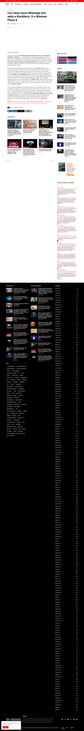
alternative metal (10, 399)
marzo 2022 (66, 410)
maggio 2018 (66, 517)
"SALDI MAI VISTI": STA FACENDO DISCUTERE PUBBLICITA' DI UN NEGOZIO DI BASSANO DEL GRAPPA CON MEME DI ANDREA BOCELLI (70, 98)
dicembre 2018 (66, 501)
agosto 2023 (66, 370)
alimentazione (10, 397)
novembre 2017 (66, 531)
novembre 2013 (66, 644)
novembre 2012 (66, 672)
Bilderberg (16, 382)
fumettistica (9, 431)
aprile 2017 (66, 548)
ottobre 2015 (66, 590)
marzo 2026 (66, 297)
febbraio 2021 (66, 440)
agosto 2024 (66, 342)
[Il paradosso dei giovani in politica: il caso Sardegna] (9, 305)
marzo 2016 (66, 578)
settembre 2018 (66, 508)
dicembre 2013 (66, 641)
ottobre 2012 (66, 674)
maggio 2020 (66, 461)
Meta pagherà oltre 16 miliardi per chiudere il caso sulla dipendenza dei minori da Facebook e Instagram (66, 245)
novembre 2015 (66, 588)
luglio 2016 (66, 569)
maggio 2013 (66, 658)
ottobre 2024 (66, 337)
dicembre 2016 (66, 557)
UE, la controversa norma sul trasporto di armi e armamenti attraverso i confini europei (44, 307)
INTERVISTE (60, 4)
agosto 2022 (66, 398)
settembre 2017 (66, 536)
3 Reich (8, 370)
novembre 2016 (66, 559)
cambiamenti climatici (11, 417)
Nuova (8, 160)
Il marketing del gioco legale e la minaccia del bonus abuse (45, 150)
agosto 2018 (66, 510)
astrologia (19, 411)
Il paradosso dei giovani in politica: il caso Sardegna (21, 304)
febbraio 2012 (66, 693)
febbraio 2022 (66, 412)
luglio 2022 (66, 400)
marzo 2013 (66, 662)
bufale (19, 415)
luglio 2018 (66, 513)
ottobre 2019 (66, 478)
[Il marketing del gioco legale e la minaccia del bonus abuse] (60, 129)
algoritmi (20, 395)
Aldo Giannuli (69, 163)
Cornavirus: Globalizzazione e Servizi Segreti (70, 166)
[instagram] (77, 1)
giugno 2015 (66, 599)
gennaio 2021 (66, 442)
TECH (55, 4)
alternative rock (19, 399)
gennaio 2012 (66, 695)
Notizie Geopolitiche (61, 269)
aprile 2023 (66, 379)
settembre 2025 (66, 311)
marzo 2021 (66, 438)
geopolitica (20, 431)
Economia (25, 4)
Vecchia (51, 160)
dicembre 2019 (66, 473)
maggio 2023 (66, 377)
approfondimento (10, 408)
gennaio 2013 (66, 667)
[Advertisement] (67, 29)
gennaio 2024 (66, 358)
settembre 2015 (66, 592)
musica (50, 4)
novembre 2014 (66, 616)
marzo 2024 (66, 354)
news (14, 10)
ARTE (45, 4)
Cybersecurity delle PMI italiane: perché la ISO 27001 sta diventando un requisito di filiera (70, 121)
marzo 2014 (66, 634)
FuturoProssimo (60, 225)
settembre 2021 (66, 424)
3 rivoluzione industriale (11, 373)
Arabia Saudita (24, 377)
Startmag (59, 242)
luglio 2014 (66, 625)
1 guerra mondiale (10, 366)
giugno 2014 (66, 627)
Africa (22, 373)
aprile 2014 (66, 632)
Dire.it (58, 196)
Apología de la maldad (61, 254)
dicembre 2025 (66, 304)
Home (63, 727)
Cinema (12, 384)
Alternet (58, 205)
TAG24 (58, 260)
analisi (19, 402)
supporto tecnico (43, 57)
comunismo (9, 420)
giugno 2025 (66, 318)
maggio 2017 (66, 545)
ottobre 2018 (66, 506)
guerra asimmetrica (11, 433)
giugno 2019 (66, 487)
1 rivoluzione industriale (21, 366)
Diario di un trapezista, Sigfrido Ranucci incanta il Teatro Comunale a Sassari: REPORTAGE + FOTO (14, 151)
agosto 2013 (66, 651)
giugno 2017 (66, 543)
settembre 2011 (66, 704)
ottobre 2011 (66, 702)
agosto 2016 (66, 566)
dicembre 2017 (66, 529)
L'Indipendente (60, 187)
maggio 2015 (66, 602)
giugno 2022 (66, 403)
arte (17, 408)
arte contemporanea (11, 411)
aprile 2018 (66, 520)
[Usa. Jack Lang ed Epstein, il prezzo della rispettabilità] (60, 115)
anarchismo (9, 404)
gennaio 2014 (66, 639)
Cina (8, 384)
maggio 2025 (66, 321)
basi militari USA (14, 413)
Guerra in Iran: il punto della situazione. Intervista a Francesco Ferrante (29, 131)
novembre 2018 (66, 503)
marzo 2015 (66, 606)
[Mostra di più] (33, 111)
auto (8, 413)
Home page (9, 10)
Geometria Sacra (21, 390)
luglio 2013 (66, 653)
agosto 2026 (66, 288)
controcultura (16, 420)
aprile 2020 (66, 464)
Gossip (8, 393)
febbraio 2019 (66, 496)
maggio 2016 (66, 573)
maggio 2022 (66, 405)
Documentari (21, 388)
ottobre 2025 (66, 309)
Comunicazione (10, 386)
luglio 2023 (66, 372)
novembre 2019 (66, 475)
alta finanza (17, 397)
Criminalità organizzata (11, 388)
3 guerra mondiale (15, 370)
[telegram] (73, 1)
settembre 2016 (66, 564)
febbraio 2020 (66, 468)
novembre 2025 (66, 307)
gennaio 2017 (66, 555)
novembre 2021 (66, 419)
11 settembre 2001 (11, 368)
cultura (8, 424)
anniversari (24, 404)
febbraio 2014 (66, 637)
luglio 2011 (66, 709)
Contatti (63, 728)
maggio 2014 (66, 630)
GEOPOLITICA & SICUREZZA (35, 4)
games (15, 431)
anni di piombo (17, 404)
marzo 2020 (66, 466)
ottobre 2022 (66, 393)
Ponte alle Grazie (70, 172)
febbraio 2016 (66, 581)
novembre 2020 (66, 447)
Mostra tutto (60, 279)
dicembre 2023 (66, 361)
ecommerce (19, 426)
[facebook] (67, 1)
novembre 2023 (66, 363)
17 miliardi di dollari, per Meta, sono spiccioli (66, 198)
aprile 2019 (66, 492)
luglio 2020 (66, 457)
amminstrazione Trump (11, 402)
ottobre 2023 (66, 365)
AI (18, 373)
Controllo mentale (18, 386)
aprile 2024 (66, 351)
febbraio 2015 (66, 609)
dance (13, 424)
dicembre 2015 (66, 585)
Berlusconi (24, 379)
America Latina (10, 377)
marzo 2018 (66, 522)
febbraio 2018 (66, 524)
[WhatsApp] (26, 111)
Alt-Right (21, 375)
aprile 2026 (66, 295)
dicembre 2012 (66, 669)
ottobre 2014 (66, 618)
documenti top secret (11, 426)
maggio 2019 (66, 489)
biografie (8, 415)
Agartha (8, 375)
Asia (8, 379)
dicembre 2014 (66, 613)
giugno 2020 (66, 459)
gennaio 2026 (66, 302)
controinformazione (11, 422)
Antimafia (17, 377)
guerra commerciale (21, 433)
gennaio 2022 (66, 414)
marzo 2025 (66, 325)
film (19, 428)
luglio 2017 (66, 541)
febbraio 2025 (66, 328)
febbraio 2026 (66, 300)
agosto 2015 (66, 595)
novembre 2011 (66, 700)
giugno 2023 (66, 375)
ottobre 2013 (66, 646)
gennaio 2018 (66, 527)
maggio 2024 (66, 349)
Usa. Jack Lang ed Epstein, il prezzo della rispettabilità (70, 114)
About (67, 727)
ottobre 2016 (66, 562)
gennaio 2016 (66, 583)
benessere (21, 413)
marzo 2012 (66, 690)
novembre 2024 (66, 335)
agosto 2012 (66, 679)
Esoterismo (9, 390)
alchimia (15, 395)
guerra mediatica (10, 435)
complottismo (20, 417)
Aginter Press (15, 375)
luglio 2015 (66, 597)
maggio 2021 (66, 433)
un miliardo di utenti (42, 87)
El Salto (58, 252)
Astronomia (13, 379)
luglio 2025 (66, 316)
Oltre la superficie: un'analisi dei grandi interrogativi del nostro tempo (70, 144)
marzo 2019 (66, 494)
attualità (25, 411)
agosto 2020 (66, 454)
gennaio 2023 (66, 386)
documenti (18, 424)
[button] (73, 4)
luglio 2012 (66, 681)
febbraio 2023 (66, 384)
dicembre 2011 (66, 698)
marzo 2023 (66, 382)
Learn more (9, 724)
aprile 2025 (66, 323)
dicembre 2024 (66, 332)
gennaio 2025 (66, 330)
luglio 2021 (66, 428)
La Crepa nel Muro (61, 215)
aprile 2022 (66, 407)
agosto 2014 (66, 623)
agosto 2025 (66, 314)
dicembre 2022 (66, 389)
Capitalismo (22, 382)
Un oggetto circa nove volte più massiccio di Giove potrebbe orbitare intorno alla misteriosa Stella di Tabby (66, 217)
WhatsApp (21, 107)
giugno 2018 (66, 515)
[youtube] (71, 1)
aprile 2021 (66, 435)
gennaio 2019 (66, 499)
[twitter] (69, 1)
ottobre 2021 (66, 421)
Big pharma (9, 382)
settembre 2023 (66, 368)
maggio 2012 (66, 686)
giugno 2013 (66, 655)
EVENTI (66, 4)
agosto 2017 (66, 538)
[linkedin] (75, 1)
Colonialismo (18, 384)
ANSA (58, 234)
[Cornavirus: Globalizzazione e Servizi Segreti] (62, 163)
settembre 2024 (66, 340)
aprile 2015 (66, 604)
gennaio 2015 (66, 611)
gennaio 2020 (66, 471)
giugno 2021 (66, 431)
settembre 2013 (66, 648)
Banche (18, 379)
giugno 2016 (66, 571)
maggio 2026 (66, 293)
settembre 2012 (66, 676)
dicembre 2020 (66, 445)
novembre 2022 (66, 391)
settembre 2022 (66, 396)
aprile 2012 (66, 688)
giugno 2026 (66, 290)
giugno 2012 (66, 683)
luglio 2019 (66, 485)
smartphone (16, 107)
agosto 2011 (66, 707)
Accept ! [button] (5, 727)
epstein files (18, 4)
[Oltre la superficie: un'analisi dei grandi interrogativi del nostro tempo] (60, 144)
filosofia (23, 428)
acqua (13, 393)
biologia (14, 415)
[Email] (31, 111)
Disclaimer (72, 727)
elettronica (9, 428)
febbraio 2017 (66, 552)
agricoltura (9, 395)
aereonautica (18, 393)
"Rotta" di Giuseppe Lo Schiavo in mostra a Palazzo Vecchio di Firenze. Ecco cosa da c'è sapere (70, 136)
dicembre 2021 (66, 417)
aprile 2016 (66, 576)
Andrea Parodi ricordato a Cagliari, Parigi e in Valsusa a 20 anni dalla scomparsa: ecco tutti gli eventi (45, 323)
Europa (14, 390)
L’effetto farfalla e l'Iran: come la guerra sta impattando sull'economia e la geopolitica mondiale (70, 107)
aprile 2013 (66, 660)
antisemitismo (10, 406)
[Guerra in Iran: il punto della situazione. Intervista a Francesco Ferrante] (9, 319)
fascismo (15, 428)
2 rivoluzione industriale (21, 368)
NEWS (12, 4)
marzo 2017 (66, 550)
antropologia (17, 406)
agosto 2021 (66, 426)
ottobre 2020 (66, 449)
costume (18, 422)
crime (23, 422)
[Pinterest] (28, 111)
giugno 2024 (66, 347)
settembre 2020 (66, 452)
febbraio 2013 (66, 665)
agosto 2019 (66, 482)
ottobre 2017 (66, 534)
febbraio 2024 (66, 356)
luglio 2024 (66, 344)
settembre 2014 (66, 620)
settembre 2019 (66, 480)
